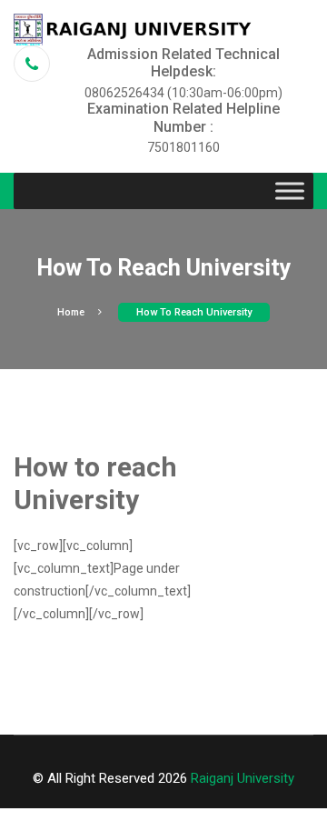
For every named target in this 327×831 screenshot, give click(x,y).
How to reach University (194, 312)
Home (70, 312)
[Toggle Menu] (289, 190)
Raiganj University (242, 778)
